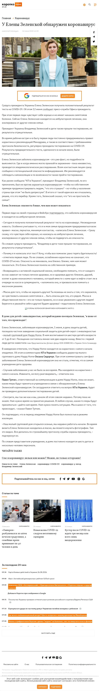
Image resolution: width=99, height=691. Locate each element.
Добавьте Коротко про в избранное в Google (27, 593)
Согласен (42, 687)
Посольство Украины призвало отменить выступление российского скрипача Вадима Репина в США (50, 599)
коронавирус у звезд (71, 464)
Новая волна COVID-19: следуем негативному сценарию (45, 534)
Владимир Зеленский (12, 466)
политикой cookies (85, 681)
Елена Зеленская (28, 464)
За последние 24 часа (14, 564)
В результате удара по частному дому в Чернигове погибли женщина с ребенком (43, 608)
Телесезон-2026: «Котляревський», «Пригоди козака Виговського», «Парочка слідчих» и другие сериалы (50, 586)
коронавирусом (53, 184)
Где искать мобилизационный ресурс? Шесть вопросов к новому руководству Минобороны (47, 615)
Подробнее (56, 687)
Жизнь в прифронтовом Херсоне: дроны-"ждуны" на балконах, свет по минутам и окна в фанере (50, 621)
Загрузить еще (48, 633)
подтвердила (56, 212)
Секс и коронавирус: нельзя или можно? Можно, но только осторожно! (41, 458)
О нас (27, 664)
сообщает (48, 109)
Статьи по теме (10, 493)
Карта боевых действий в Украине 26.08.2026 (27, 572)
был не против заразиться (30, 184)
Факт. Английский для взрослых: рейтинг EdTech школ (31, 578)
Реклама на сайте (10, 664)
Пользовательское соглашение (49, 664)
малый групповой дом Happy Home (22, 335)
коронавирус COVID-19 (48, 464)
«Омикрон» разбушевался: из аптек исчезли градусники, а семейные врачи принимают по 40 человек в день (14, 539)
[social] (60, 479)
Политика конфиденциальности (82, 664)
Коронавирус (24, 526)
